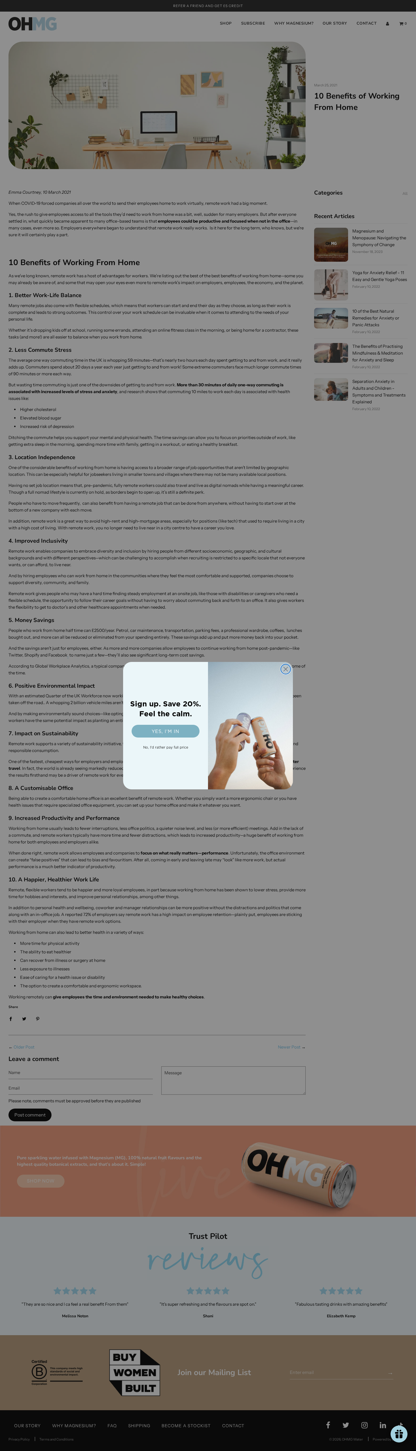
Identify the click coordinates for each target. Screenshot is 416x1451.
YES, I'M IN (165, 731)
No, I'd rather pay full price (165, 747)
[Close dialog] (286, 669)
